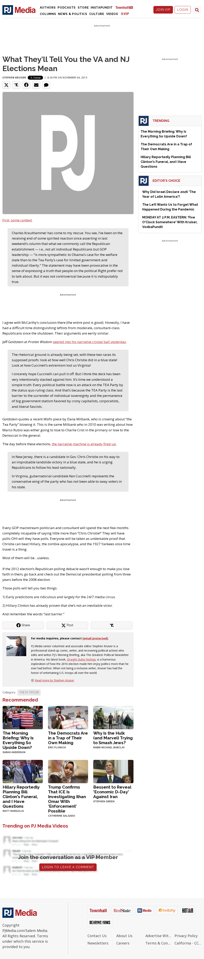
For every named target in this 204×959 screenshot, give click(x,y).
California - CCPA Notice (188, 943)
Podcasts (67, 7)
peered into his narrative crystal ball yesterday (89, 342)
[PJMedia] (19, 9)
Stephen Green (104, 801)
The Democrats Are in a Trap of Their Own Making (68, 738)
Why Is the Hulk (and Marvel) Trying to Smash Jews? (113, 738)
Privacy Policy (186, 935)
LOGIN (182, 10)
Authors (48, 7)
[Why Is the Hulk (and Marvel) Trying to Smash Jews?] (113, 717)
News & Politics (72, 14)
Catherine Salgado (61, 815)
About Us (124, 935)
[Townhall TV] (126, 7)
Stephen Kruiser (14, 77)
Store (83, 7)
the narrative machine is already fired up (84, 444)
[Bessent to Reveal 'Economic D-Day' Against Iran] (113, 771)
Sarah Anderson (14, 752)
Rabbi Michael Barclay (109, 747)
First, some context (17, 220)
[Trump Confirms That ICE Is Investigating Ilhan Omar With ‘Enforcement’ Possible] (68, 771)
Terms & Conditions (159, 943)
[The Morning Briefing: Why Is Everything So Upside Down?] (23, 717)
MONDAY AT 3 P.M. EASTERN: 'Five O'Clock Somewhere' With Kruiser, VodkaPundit (169, 222)
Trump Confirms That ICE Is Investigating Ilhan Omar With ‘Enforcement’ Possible (67, 799)
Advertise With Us (159, 935)
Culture (96, 14)
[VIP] (125, 13)
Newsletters (97, 943)
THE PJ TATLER (29, 692)
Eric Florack (57, 747)
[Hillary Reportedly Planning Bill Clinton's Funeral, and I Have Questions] (23, 771)
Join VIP (163, 10)
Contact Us (97, 935)
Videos (112, 14)
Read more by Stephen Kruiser (54, 680)
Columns (48, 14)
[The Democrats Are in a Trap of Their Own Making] (68, 717)
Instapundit (102, 7)
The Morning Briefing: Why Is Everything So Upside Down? (18, 740)
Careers (122, 943)
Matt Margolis (13, 811)
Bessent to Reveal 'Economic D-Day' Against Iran (112, 792)
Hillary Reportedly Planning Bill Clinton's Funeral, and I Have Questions (21, 797)
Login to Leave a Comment (68, 867)
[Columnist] (17, 646)
